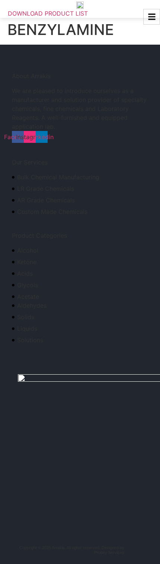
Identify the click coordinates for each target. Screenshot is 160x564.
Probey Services (109, 552)
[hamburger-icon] (151, 17)
